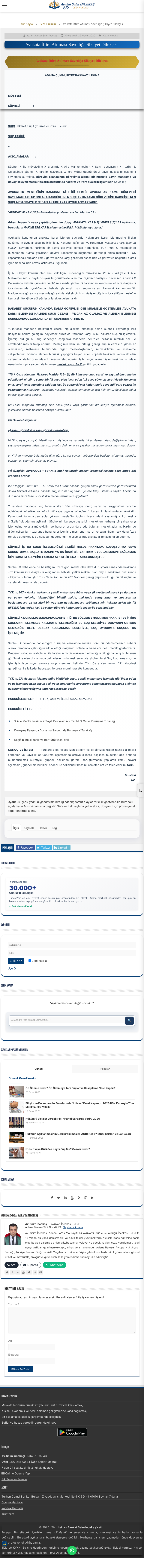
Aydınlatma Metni (67, 1552)
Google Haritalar (12, 1502)
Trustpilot (8, 1514)
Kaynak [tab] (29, 828)
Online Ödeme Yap (17, 1473)
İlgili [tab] (16, 828)
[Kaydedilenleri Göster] (140, 790)
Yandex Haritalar (12, 1508)
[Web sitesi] (6, 1272)
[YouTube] (23, 1272)
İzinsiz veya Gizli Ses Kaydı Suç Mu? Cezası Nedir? (58, 1149)
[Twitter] (59, 1198)
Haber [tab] (43, 828)
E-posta (13, 1354)
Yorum (13, 1304)
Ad (10, 1340)
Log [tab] (54, 828)
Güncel (38, 1068)
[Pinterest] (40, 1272)
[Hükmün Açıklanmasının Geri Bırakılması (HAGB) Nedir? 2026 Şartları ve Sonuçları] (16, 1137)
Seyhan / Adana (73, 1227)
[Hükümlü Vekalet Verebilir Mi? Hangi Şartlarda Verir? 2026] (16, 1122)
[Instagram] (35, 1272)
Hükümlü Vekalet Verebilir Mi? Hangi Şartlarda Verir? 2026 (63, 1118)
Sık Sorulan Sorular (14, 1479)
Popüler (105, 1068)
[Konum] (79, 1198)
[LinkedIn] (65, 1198)
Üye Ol (12, 968)
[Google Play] (92, 1198)
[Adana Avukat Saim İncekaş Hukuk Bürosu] (72, 4)
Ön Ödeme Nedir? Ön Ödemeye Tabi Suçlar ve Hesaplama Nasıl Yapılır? (71, 1088)
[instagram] (85, 1198)
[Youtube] (72, 1198)
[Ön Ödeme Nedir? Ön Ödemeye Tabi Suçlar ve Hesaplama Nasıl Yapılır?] (16, 1092)
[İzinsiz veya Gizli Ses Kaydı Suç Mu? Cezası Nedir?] (16, 1152)
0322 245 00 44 (19, 1462)
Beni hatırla (39, 961)
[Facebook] (52, 1198)
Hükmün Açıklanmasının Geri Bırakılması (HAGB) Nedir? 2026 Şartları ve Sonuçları (78, 1133)
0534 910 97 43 (36, 1456)
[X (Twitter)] (29, 1272)
